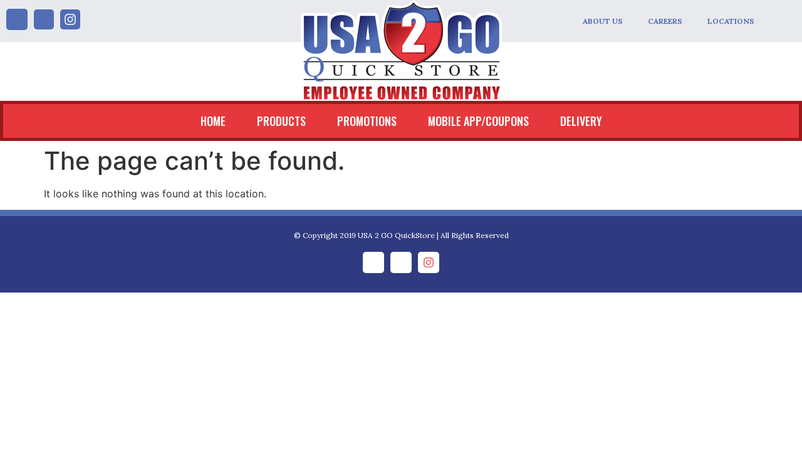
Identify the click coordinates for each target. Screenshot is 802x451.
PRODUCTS (281, 121)
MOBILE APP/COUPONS (478, 121)
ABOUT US (603, 21)
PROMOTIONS (367, 121)
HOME (213, 121)
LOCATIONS (730, 21)
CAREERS (665, 21)
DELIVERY (581, 121)
